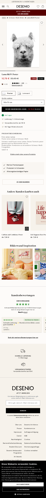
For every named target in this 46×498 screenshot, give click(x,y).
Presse (19, 428)
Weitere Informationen (29, 480)
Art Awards (18, 457)
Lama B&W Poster (33, 18)
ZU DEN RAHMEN (23, 182)
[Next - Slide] (43, 44)
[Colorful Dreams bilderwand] (17, 264)
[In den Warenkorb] (27, 229)
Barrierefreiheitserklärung (12, 443)
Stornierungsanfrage (31, 447)
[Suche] (8, 6)
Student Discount (15, 447)
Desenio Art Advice (31, 425)
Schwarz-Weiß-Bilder (16, 18)
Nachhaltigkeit (16, 439)
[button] (23, 494)
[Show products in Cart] (42, 6)
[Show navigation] (3, 6)
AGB (25, 436)
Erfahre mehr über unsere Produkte (23, 154)
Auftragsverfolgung (31, 432)
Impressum (18, 432)
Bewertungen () (17, 85)
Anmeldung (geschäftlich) (12, 460)
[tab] (7, 70)
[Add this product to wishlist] (41, 22)
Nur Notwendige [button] (23, 489)
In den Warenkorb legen (23, 109)
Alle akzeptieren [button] (23, 484)
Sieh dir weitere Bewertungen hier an (23, 337)
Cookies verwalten (31, 450)
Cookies (27, 439)
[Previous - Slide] (2, 44)
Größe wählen (7, 98)
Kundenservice (29, 428)
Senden (23, 411)
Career (19, 436)
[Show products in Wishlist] (38, 6)
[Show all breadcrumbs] (4, 18)
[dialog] (23, 479)
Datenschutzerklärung (20, 415)
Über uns (18, 425)
